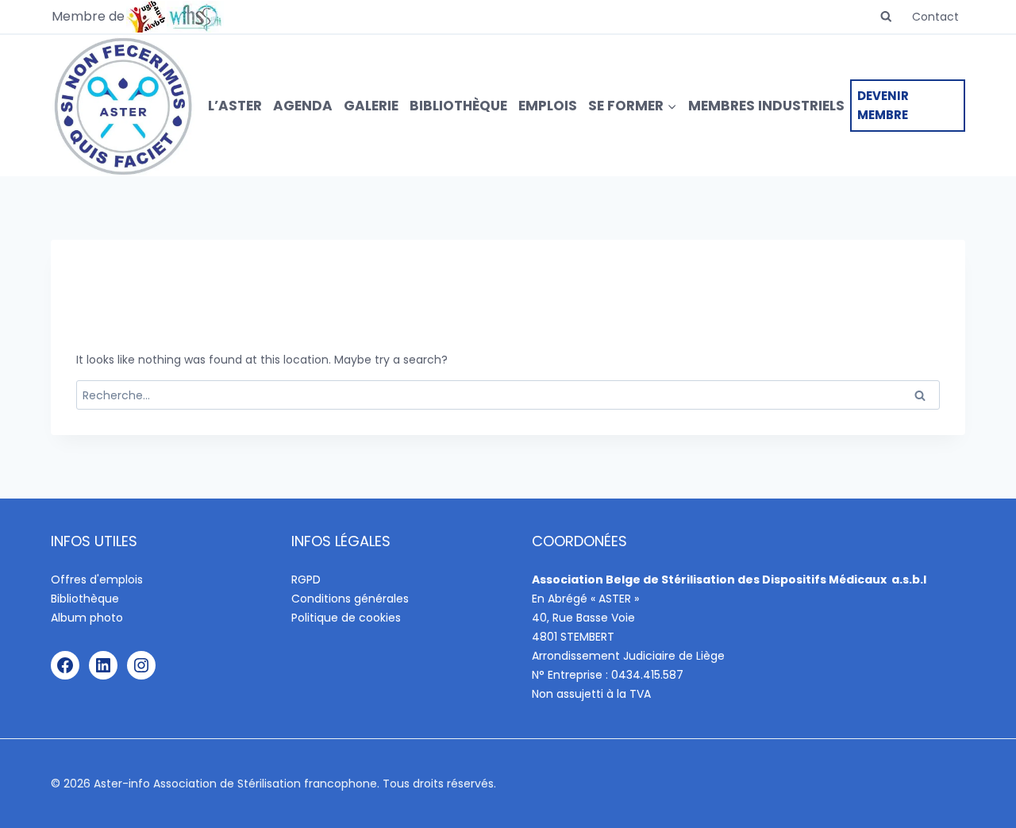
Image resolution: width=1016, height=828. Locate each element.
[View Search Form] (886, 17)
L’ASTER (235, 105)
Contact (935, 17)
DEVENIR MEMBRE (883, 105)
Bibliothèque (458, 105)
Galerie (371, 105)
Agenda (303, 105)
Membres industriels (766, 105)
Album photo (87, 618)
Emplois (547, 105)
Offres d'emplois (97, 579)
